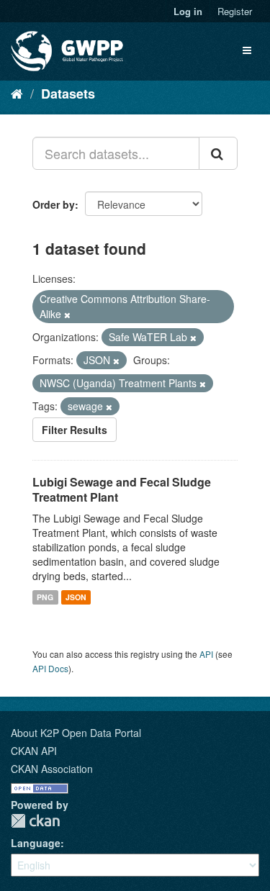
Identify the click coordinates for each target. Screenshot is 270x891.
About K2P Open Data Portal (76, 732)
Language (35, 843)
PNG (45, 597)
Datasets (68, 93)
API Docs (50, 668)
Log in (188, 11)
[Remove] (67, 314)
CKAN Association (52, 768)
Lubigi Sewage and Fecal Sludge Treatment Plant (121, 489)
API (206, 654)
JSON (76, 597)
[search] (218, 153)
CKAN (35, 820)
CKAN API (34, 750)
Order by (53, 204)
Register (234, 11)
